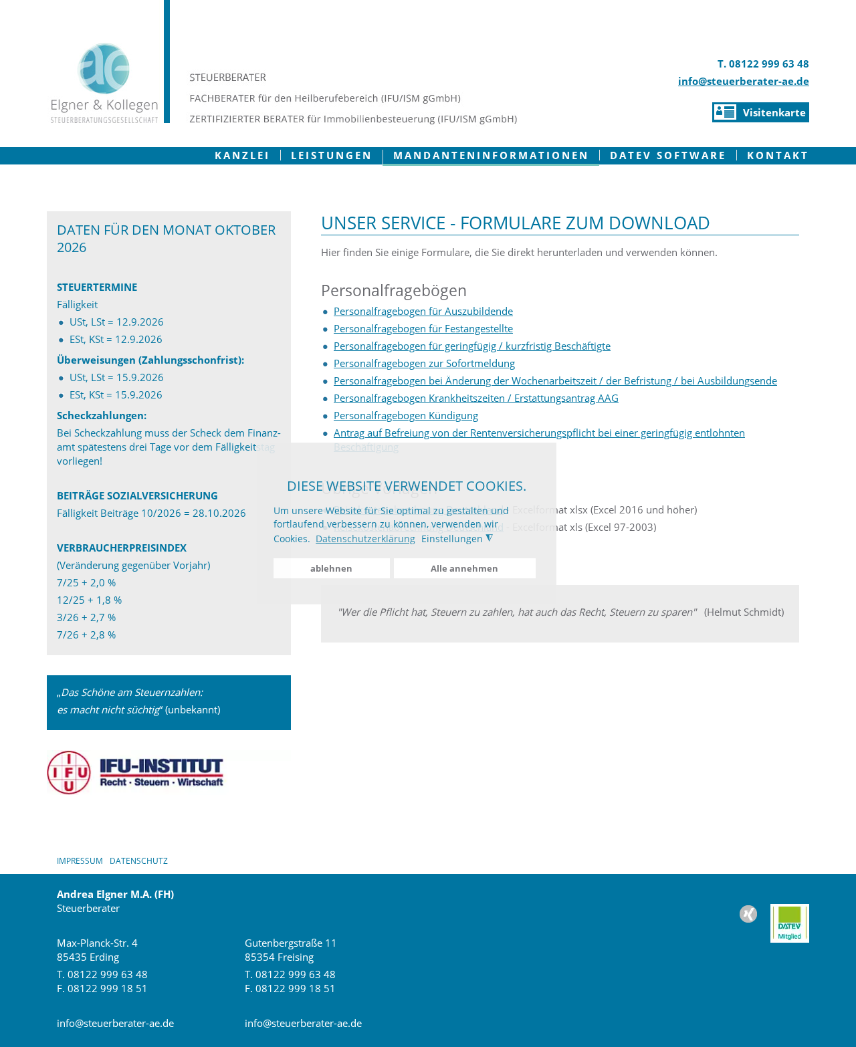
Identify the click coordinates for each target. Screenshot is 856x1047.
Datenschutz (139, 861)
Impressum (80, 861)
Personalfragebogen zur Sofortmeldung (424, 363)
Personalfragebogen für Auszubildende (423, 311)
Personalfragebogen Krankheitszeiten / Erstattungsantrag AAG (476, 397)
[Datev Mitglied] (789, 920)
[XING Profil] (755, 920)
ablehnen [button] (331, 568)
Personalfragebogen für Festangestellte (423, 328)
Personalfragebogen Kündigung (406, 415)
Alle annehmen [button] (464, 568)
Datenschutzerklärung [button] (365, 538)
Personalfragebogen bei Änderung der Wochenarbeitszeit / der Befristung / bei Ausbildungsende (555, 380)
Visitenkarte (774, 112)
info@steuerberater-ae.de (743, 81)
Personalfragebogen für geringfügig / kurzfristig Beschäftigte (472, 345)
